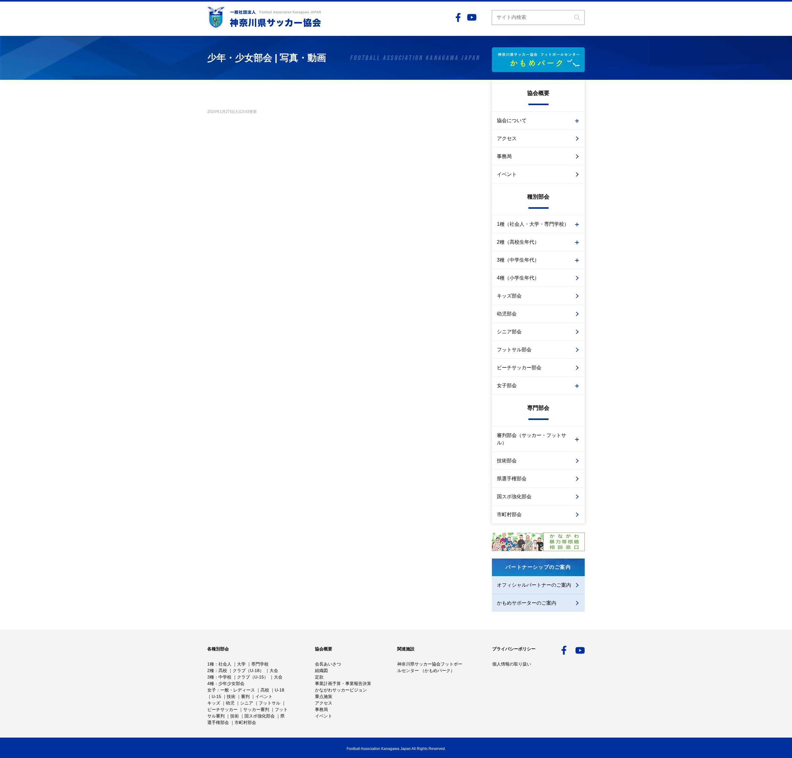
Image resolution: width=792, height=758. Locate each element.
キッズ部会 (509, 295)
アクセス (507, 138)
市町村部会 (509, 514)
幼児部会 (507, 313)
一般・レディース (237, 689)
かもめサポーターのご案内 (526, 603)
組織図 (321, 670)
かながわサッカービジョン (341, 689)
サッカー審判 (256, 709)
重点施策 (323, 696)
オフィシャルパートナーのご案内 (534, 585)
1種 (210, 664)
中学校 (224, 676)
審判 (245, 696)
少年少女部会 (231, 683)
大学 (241, 664)
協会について (512, 120)
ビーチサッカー (222, 709)
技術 (231, 696)
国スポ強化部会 (514, 496)
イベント (507, 174)
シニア (246, 702)
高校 (222, 670)
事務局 (504, 156)
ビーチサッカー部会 (519, 367)
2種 (210, 670)
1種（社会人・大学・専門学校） (533, 224)
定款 (319, 676)
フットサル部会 (514, 349)
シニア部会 (509, 331)
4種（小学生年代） (518, 278)
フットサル (269, 702)
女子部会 (507, 385)
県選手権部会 (512, 478)
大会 (273, 670)
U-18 (279, 689)
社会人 (224, 664)
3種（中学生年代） (518, 260)
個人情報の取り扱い (511, 664)
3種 (210, 676)
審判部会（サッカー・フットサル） (531, 439)
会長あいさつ (328, 664)
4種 (210, 683)
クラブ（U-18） (248, 670)
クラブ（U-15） (252, 676)
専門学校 (260, 664)
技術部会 (507, 460)
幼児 (230, 702)
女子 (211, 689)
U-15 (216, 696)
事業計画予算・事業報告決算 (343, 683)
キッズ (213, 702)
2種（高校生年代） (518, 242)
